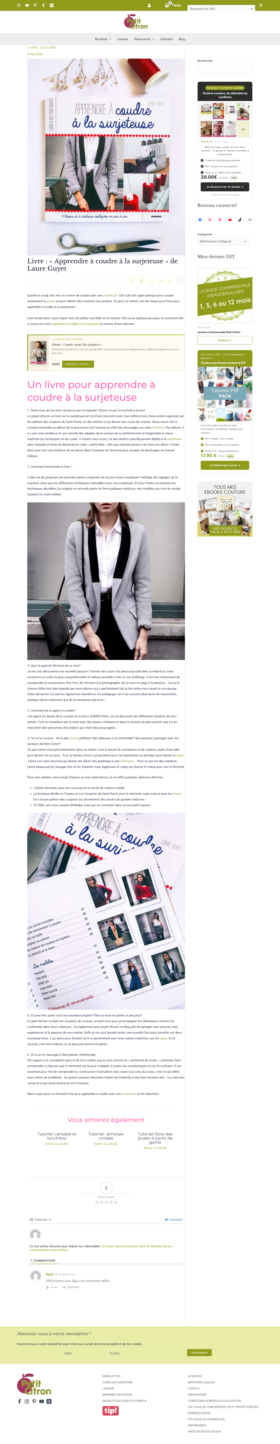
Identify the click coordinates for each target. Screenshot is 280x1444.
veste (180, 755)
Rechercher (205, 61)
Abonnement (199, 1352)
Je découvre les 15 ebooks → (225, 186)
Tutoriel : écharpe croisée (106, 1136)
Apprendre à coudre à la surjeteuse (75, 324)
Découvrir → (225, 340)
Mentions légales (201, 1382)
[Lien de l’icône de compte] (149, 5)
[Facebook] (43, 5)
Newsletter (111, 1376)
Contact (194, 1388)
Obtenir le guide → (78, 364)
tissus (73, 738)
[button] (261, 5)
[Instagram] (19, 5)
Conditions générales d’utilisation (214, 1400)
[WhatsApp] (170, 280)
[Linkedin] (160, 280)
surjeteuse (110, 295)
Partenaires (197, 1425)
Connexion (175, 1219)
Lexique (108, 1388)
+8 (243, 129)
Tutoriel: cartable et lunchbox (56, 1136)
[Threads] (51, 5)
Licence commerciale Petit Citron (218, 332)
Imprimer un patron (117, 1394)
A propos (194, 1376)
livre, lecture (41, 47)
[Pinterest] (35, 5)
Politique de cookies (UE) (206, 1419)
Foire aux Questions (117, 1382)
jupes (163, 1038)
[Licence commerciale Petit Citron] (225, 295)
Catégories (204, 234)
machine (158, 427)
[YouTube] (27, 5)
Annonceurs (197, 1394)
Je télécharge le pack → (224, 465)
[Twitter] (141, 280)
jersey (51, 301)
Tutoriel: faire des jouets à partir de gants (155, 1138)
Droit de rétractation (204, 1431)
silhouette (127, 761)
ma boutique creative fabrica (124, 1400)
